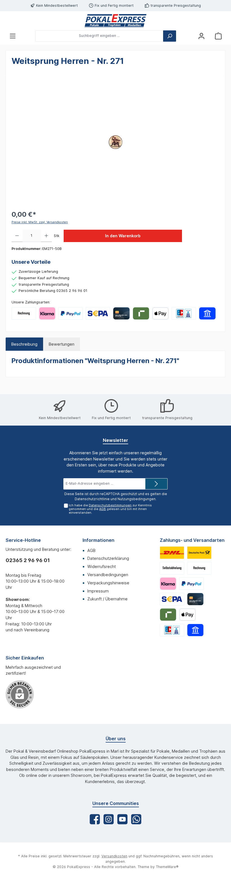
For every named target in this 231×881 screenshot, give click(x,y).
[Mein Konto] (201, 36)
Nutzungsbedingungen (136, 499)
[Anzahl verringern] (17, 236)
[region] (115, 142)
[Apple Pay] (160, 313)
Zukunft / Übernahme (107, 598)
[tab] (24, 344)
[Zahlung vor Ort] (184, 313)
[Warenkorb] (218, 36)
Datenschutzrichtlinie (92, 499)
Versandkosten (114, 856)
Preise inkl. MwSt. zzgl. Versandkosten (40, 222)
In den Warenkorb (123, 235)
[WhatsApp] (136, 819)
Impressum (98, 591)
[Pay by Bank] (207, 313)
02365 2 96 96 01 (28, 560)
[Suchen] (169, 36)
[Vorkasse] (98, 313)
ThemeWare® (167, 867)
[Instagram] (108, 819)
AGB (102, 509)
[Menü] (13, 36)
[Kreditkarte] (121, 313)
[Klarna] (47, 313)
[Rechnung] (24, 313)
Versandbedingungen (107, 574)
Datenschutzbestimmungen (110, 505)
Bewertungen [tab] (61, 344)
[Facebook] (94, 819)
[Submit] (156, 483)
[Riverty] (141, 313)
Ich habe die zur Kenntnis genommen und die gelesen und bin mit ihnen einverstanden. (110, 509)
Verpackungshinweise (108, 582)
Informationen (98, 540)
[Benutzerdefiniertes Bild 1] (172, 552)
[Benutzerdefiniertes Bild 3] (172, 568)
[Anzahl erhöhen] (46, 236)
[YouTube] (122, 819)
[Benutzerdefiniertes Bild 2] (199, 552)
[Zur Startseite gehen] (115, 20)
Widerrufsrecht (101, 566)
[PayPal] (70, 313)
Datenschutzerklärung (108, 558)
